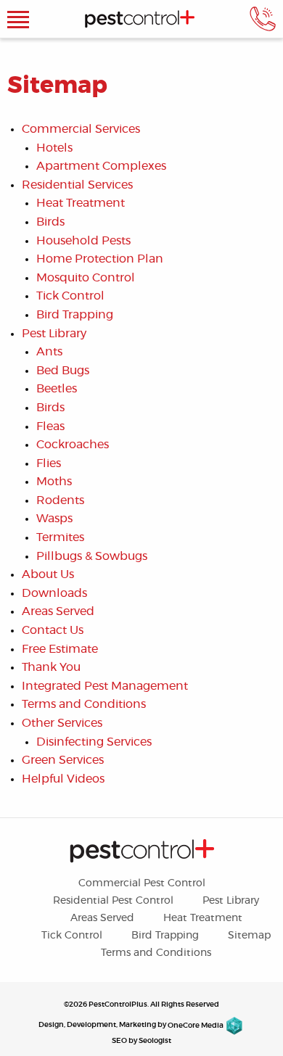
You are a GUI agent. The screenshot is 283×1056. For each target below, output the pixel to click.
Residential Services (77, 185)
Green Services (63, 760)
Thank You (51, 667)
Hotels (54, 148)
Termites (60, 537)
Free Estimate (60, 649)
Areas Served (58, 611)
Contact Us (52, 630)
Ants (49, 352)
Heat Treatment (80, 203)
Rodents (60, 500)
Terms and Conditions (84, 704)
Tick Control (70, 296)
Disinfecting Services (94, 742)
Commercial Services (81, 129)
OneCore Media (195, 1025)
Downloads (54, 593)
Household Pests (83, 241)
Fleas (50, 426)
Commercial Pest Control (141, 883)
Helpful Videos (63, 779)
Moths (54, 481)
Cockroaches (72, 444)
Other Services (62, 723)
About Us (48, 574)
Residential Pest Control (113, 901)
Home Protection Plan (99, 259)
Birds (50, 222)
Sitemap (249, 936)
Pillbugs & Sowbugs (91, 556)
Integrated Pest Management (105, 686)
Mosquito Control (85, 278)
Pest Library (54, 333)
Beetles (56, 389)
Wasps (54, 518)
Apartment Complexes (101, 166)
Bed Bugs (62, 370)
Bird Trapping (74, 315)
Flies (48, 463)
